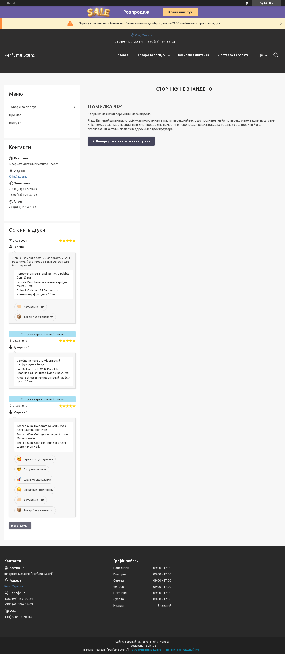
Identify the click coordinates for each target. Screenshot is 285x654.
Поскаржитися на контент (147, 649)
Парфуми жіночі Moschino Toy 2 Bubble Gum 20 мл (43, 275)
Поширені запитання (193, 55)
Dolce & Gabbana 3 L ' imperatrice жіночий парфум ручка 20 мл (38, 292)
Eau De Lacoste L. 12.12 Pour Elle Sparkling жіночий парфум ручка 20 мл (43, 370)
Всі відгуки (20, 525)
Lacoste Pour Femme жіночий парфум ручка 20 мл (42, 284)
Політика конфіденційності (184, 649)
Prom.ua (164, 641)
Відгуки (15, 123)
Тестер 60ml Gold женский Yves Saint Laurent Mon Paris (41, 444)
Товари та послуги (151, 55)
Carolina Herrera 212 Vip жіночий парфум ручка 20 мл (38, 362)
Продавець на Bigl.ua (142, 645)
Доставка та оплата (233, 55)
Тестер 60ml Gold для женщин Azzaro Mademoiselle (42, 436)
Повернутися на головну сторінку (123, 141)
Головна (122, 55)
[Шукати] (275, 55)
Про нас (15, 115)
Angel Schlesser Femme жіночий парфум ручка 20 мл (43, 379)
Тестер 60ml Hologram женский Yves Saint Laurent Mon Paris (41, 427)
